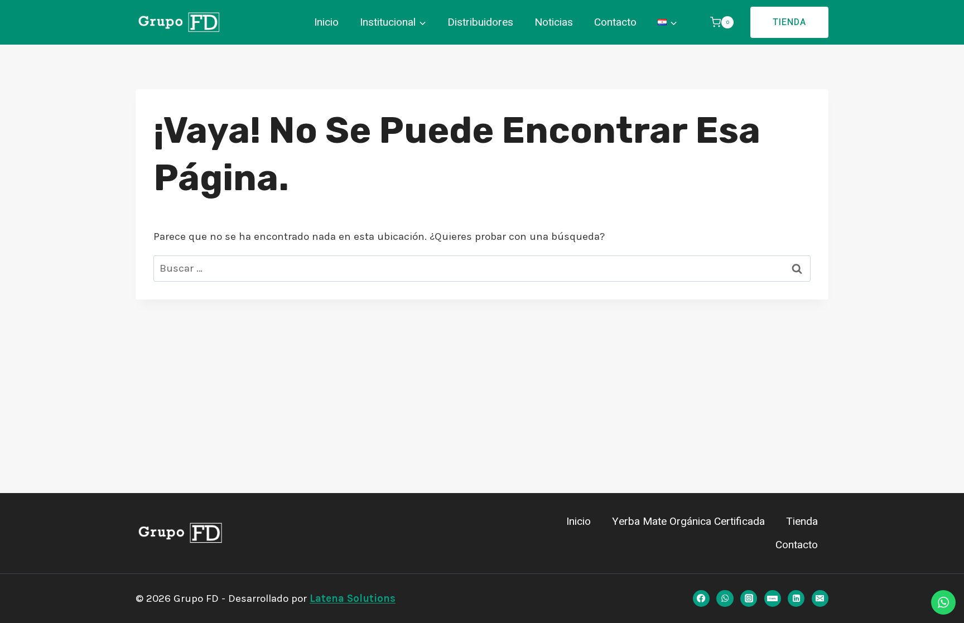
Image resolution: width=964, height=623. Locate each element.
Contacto (615, 22)
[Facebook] (701, 598)
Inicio (326, 22)
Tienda (789, 22)
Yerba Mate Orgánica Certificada (688, 521)
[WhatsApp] (724, 598)
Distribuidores (480, 22)
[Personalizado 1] (772, 598)
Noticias (553, 22)
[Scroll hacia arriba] (22, 597)
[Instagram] (748, 598)
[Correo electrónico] (820, 598)
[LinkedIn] (796, 598)
